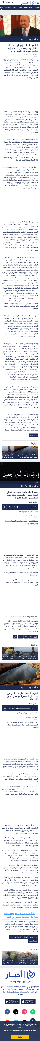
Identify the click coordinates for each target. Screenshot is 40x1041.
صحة (14, 7)
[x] (15, 1011)
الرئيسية (37, 7)
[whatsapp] (33, 1011)
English (7, 2)
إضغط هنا (8, 521)
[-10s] (32, 507)
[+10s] (36, 507)
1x (10, 507)
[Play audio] (5, 507)
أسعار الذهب (28, 7)
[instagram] (24, 1011)
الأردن (20, 7)
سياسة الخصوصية (10, 1030)
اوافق (20, 1037)
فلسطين (8, 7)
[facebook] (7, 1011)
